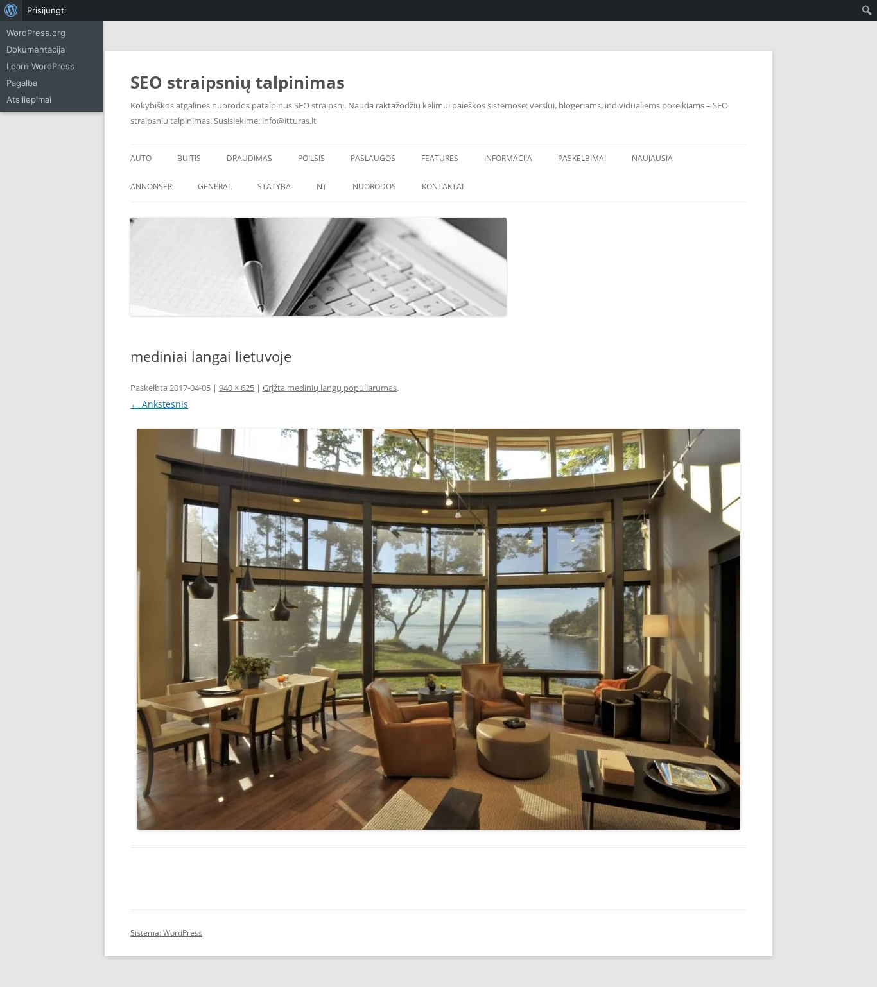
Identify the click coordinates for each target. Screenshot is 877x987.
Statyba (274, 186)
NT (322, 186)
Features (439, 158)
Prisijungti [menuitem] (46, 10)
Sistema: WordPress (166, 932)
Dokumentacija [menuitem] (35, 49)
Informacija (508, 158)
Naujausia (652, 158)
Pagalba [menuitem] (21, 83)
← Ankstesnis (159, 404)
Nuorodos (374, 186)
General (215, 186)
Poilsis (311, 158)
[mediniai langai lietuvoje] (438, 629)
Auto (141, 158)
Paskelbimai (582, 158)
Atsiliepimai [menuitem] (28, 99)
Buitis (189, 158)
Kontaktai (443, 186)
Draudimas (249, 158)
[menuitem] (11, 10)
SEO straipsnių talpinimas (237, 82)
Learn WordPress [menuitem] (40, 66)
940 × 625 (236, 387)
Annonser (151, 186)
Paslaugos (373, 158)
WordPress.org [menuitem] (35, 33)
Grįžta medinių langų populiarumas (330, 387)
